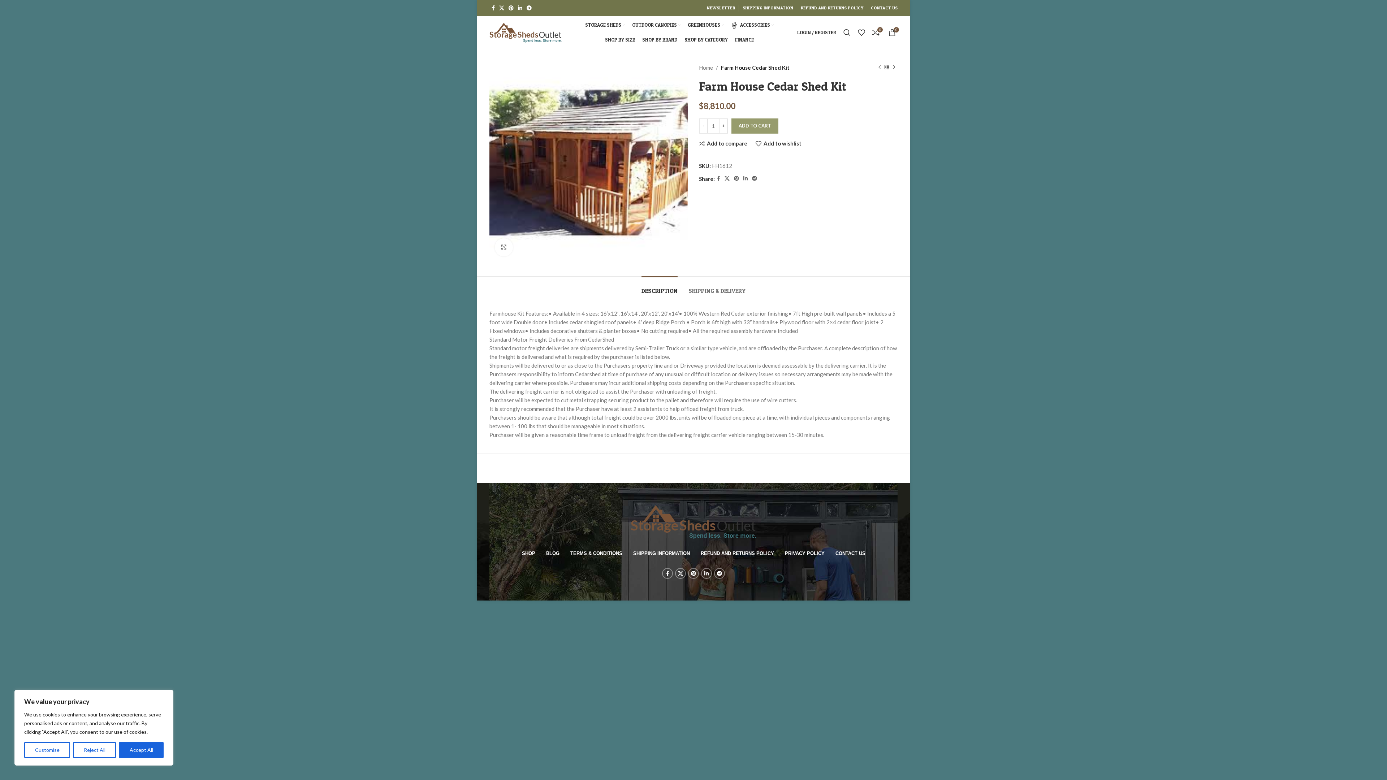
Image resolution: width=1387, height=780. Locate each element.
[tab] (659, 287)
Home (706, 67)
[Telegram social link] (529, 8)
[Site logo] (525, 32)
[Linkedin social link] (520, 8)
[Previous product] (879, 67)
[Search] (847, 32)
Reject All (94, 750)
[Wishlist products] (861, 32)
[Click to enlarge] (504, 247)
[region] (93, 728)
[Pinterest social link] (511, 8)
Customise (47, 750)
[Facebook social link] (493, 8)
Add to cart (755, 126)
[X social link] (501, 8)
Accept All (141, 750)
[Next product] (894, 67)
